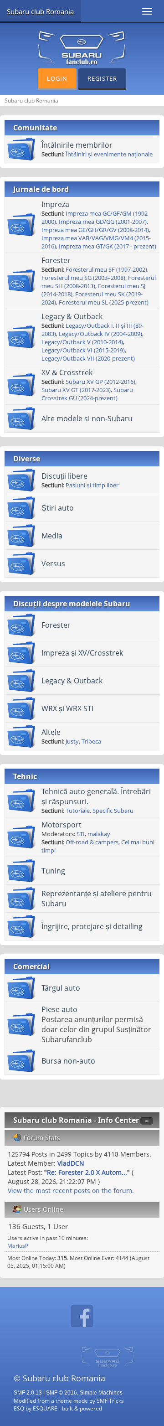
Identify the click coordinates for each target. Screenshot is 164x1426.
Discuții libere (64, 476)
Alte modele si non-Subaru (87, 418)
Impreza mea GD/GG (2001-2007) (103, 221)
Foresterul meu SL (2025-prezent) (104, 302)
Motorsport (61, 825)
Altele (51, 732)
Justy (72, 741)
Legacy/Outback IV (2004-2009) (100, 334)
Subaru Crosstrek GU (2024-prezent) (87, 394)
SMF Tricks (110, 1400)
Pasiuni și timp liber (92, 485)
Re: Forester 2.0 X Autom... (87, 1172)
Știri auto (57, 508)
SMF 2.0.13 (28, 1393)
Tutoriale (78, 810)
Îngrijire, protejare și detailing (92, 926)
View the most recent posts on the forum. (71, 1190)
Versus (53, 563)
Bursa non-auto (68, 1061)
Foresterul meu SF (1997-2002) (106, 269)
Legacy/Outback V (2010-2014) (82, 342)
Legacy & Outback (71, 316)
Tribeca (91, 741)
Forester (56, 260)
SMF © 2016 (61, 1393)
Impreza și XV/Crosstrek (82, 653)
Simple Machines (101, 1393)
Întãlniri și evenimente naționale (109, 154)
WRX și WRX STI (67, 708)
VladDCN (70, 1163)
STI (81, 834)
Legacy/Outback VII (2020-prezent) (88, 358)
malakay (98, 834)
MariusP (17, 1245)
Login (57, 78)
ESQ (19, 1408)
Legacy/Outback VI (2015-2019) (83, 350)
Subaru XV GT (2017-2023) (76, 390)
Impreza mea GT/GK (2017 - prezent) (107, 246)
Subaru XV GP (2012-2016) (100, 381)
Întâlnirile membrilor (77, 145)
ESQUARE (45, 1408)
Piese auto (59, 1009)
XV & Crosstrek (66, 372)
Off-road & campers (92, 842)
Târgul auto (60, 988)
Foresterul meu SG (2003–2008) (83, 278)
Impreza (55, 204)
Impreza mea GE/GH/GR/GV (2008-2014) (95, 230)
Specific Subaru (112, 810)
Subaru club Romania (40, 11)
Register (102, 78)
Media (51, 536)
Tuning (53, 871)
